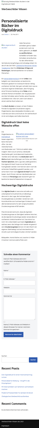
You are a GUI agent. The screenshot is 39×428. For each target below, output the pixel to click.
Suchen (4, 356)
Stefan (6, 34)
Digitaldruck (6, 137)
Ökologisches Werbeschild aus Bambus (15, 396)
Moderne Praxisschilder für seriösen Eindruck (17, 393)
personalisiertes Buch (11, 79)
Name (6, 270)
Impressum (5, 426)
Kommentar (8, 296)
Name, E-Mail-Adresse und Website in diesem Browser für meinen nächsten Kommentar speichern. (17, 327)
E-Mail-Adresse (9, 279)
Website (6, 287)
